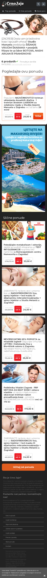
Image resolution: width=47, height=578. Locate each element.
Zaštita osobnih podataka (14, 529)
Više (38, 116)
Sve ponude (25, 11)
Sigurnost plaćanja (12, 524)
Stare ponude (10, 542)
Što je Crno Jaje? (12, 478)
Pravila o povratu (11, 537)
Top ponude (9, 11)
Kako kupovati (10, 515)
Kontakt (8, 546)
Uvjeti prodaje (10, 533)
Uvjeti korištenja (11, 520)
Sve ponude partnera (21, 64)
